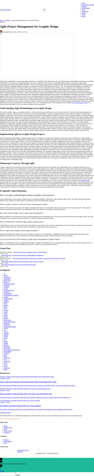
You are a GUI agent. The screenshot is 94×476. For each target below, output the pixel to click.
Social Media (7, 351)
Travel (83, 14)
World (5, 369)
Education (7, 292)
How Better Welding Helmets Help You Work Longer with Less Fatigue (22, 261)
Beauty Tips (7, 280)
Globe (5, 313)
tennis (5, 363)
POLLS (6, 345)
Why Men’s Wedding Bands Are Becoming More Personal (18, 264)
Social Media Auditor (88, 5)
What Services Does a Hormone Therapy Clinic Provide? (30, 252)
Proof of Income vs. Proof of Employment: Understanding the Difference (22, 255)
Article (6, 275)
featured (6, 300)
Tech (5, 359)
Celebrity (6, 287)
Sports (83, 16)
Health (83, 13)
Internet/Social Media (10, 326)
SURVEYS (7, 358)
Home (83, 3)
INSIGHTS (7, 325)
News (83, 10)
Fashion (6, 297)
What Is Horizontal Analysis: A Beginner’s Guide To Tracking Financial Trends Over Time (39, 258)
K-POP (6, 328)
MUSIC (6, 335)
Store (5, 356)
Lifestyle (6, 333)
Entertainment (86, 8)
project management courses (79, 102)
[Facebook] (1, 451)
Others (6, 338)
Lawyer (6, 331)
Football (6, 310)
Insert (17, 475)
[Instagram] (5, 451)
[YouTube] (14, 451)
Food (5, 308)
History (6, 317)
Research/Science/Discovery (12, 350)
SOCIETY (7, 353)
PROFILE (7, 346)
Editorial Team (8, 427)
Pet (5, 340)
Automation (7, 277)
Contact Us (7, 432)
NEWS (6, 336)
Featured (6, 302)
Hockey (6, 318)
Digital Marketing (9, 290)
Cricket (6, 289)
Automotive (7, 279)
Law (5, 330)
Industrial (6, 323)
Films (5, 303)
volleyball (6, 368)
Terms (5, 429)
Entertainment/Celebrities (11, 295)
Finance (6, 305)
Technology (85, 11)
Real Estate (7, 348)
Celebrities (7, 285)
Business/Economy (9, 284)
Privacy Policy (8, 431)
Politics (6, 341)
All (5, 274)
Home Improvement (9, 322)
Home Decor (7, 320)
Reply (2, 471)
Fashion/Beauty (8, 298)
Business (84, 6)
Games (6, 312)
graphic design (85, 180)
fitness (5, 307)
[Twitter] (10, 451)
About (5, 426)
